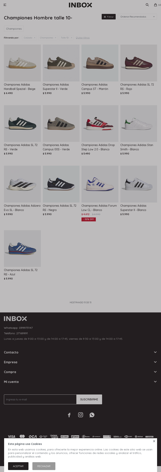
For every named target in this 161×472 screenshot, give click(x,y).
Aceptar (18, 466)
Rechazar (43, 466)
